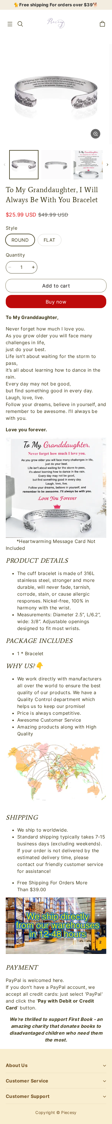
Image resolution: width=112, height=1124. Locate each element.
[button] (10, 24)
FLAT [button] (49, 240)
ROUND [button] (20, 240)
